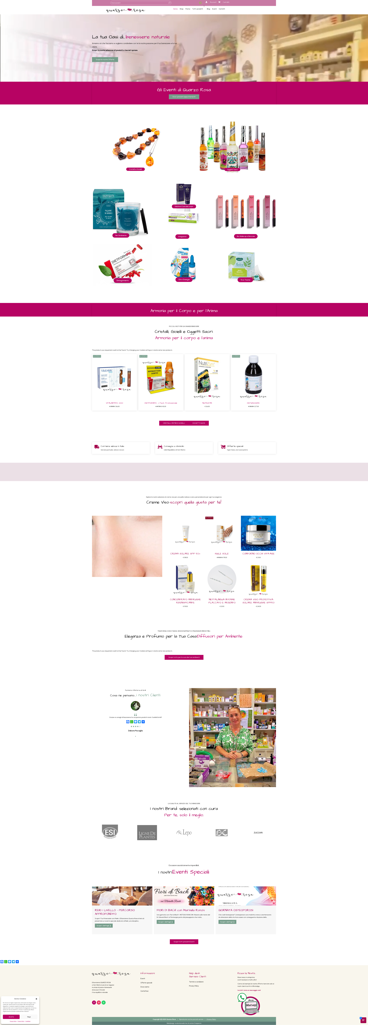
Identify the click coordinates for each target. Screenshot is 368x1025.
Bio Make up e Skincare (246, 236)
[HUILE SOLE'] (221, 550)
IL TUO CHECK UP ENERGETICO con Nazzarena (181, 912)
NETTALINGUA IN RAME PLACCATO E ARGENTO (221, 601)
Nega (29, 1017)
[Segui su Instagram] (99, 1003)
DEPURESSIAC (253, 403)
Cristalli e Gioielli (135, 169)
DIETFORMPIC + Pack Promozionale (161, 403)
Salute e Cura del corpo (184, 206)
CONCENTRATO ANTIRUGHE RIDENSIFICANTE (185, 601)
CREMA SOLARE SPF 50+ (185, 553)
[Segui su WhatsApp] (104, 1003)
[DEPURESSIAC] (253, 398)
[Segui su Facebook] (94, 1003)
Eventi (214, 9)
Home (175, 9)
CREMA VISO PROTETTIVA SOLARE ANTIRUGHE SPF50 (258, 601)
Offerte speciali (146, 983)
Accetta (11, 1017)
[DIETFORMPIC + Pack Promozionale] (160, 398)
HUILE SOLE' (222, 553)
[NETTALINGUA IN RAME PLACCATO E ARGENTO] (221, 596)
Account (213, 2)
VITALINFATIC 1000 (114, 403)
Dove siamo (144, 987)
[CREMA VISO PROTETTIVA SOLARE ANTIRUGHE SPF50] (258, 596)
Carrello (226, 2)
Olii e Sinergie (184, 279)
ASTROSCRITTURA (231, 910)
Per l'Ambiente (120, 235)
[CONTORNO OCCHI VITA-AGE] (258, 550)
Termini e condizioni (196, 982)
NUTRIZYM (207, 403)
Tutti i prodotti (197, 9)
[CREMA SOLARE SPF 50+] (185, 550)
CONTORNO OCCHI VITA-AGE (258, 553)
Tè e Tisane (245, 280)
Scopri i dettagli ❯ (104, 929)
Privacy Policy (13, 1021)
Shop (181, 9)
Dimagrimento (123, 280)
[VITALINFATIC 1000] (114, 398)
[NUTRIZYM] (207, 398)
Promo (188, 9)
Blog (208, 9)
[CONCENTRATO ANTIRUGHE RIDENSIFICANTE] (185, 596)
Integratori (182, 237)
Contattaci (27, 1021)
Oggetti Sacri (232, 169)
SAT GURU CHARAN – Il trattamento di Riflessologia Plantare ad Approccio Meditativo (120, 914)
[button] (36, 999)
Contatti (222, 9)
